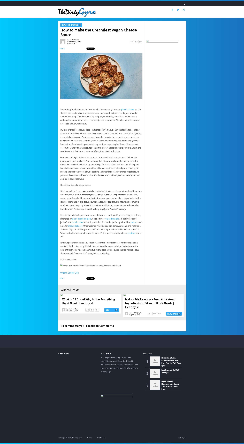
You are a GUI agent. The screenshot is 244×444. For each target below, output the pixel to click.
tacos (133, 222)
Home (89, 438)
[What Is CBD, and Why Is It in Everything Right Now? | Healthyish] (61, 295)
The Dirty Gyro (76, 438)
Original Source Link (69, 272)
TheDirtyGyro (74, 40)
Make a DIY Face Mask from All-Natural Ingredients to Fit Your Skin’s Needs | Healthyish (150, 303)
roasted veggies (112, 218)
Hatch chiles (77, 222)
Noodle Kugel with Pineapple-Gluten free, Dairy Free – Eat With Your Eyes (171, 361)
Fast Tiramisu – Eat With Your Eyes (170, 371)
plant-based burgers (81, 218)
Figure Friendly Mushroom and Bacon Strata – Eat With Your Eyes (170, 385)
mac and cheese (75, 225)
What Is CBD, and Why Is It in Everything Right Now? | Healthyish (88, 301)
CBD (107, 310)
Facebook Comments (100, 326)
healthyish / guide (70, 25)
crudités (131, 233)
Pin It (62, 48)
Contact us (101, 438)
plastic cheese (127, 109)
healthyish (172, 313)
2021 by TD (182, 438)
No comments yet (72, 326)
